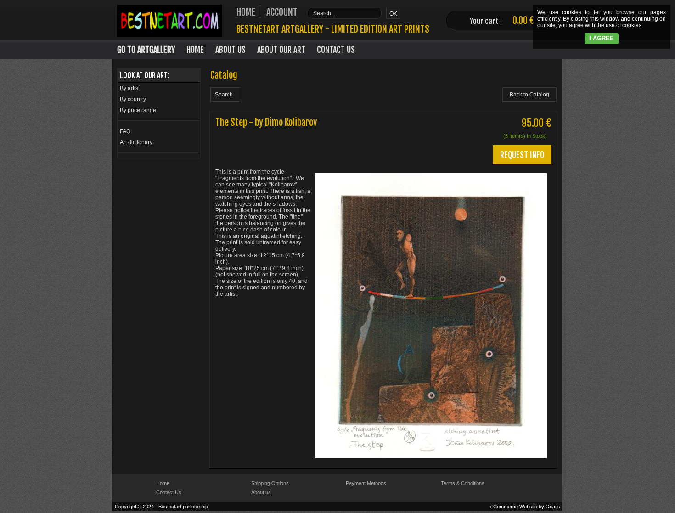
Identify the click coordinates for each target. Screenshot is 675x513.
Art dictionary (136, 142)
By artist (130, 88)
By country (133, 99)
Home (195, 50)
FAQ (125, 131)
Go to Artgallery (146, 50)
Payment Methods (366, 483)
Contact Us (336, 50)
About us (261, 492)
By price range (138, 110)
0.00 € (523, 20)
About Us (230, 50)
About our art (281, 50)
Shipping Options (270, 483)
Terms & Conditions (462, 483)
